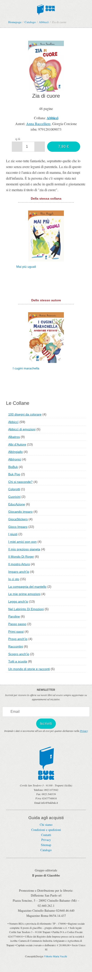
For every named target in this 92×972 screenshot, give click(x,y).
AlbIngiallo (15, 452)
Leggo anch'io (18, 601)
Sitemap (46, 845)
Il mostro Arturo (19, 564)
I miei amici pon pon (22, 541)
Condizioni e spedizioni (46, 830)
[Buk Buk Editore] (46, 9)
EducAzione (16, 504)
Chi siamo (46, 824)
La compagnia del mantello (27, 586)
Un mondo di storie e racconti (29, 669)
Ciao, (83, 8)
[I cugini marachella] (46, 337)
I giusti (12, 534)
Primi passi (16, 631)
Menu (6, 8)
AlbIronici (14, 459)
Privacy (84, 731)
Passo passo (17, 624)
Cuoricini (14, 496)
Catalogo (46, 850)
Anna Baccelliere (38, 123)
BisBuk (13, 467)
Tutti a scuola (17, 661)
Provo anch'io (17, 639)
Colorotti (14, 489)
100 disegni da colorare (25, 414)
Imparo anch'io (18, 571)
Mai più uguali (26, 266)
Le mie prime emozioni (24, 594)
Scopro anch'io (18, 654)
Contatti (46, 835)
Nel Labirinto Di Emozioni (26, 609)
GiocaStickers (18, 519)
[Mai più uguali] (46, 235)
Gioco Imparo (17, 527)
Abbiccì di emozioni (22, 429)
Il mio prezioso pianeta (24, 549)
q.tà (17, 139)
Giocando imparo (20, 511)
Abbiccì (13, 422)
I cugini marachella (26, 368)
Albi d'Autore (17, 444)
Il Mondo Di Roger (21, 556)
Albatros (14, 437)
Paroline (14, 616)
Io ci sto (13, 579)
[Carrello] (73, 8)
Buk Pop (14, 474)
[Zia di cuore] (46, 65)
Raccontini (15, 646)
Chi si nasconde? (20, 482)
